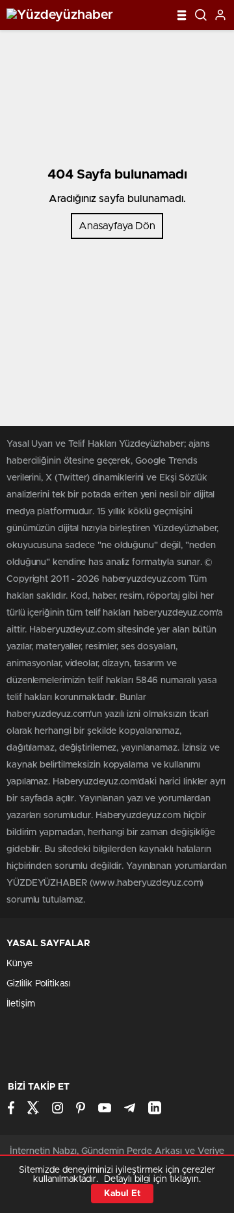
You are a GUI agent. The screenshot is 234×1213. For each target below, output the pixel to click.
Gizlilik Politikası (38, 983)
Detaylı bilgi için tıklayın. (152, 1179)
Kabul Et (122, 1193)
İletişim (20, 1003)
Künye (19, 963)
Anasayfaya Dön (117, 226)
